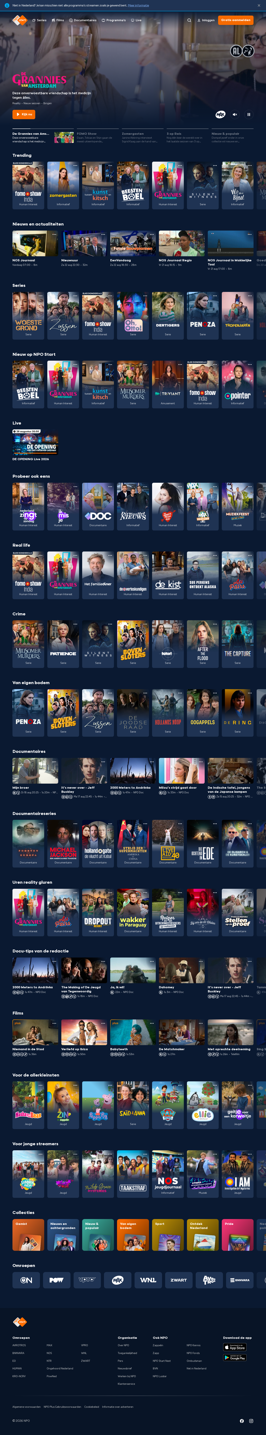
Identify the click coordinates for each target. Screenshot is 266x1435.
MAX (49, 1345)
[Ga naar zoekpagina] (189, 20)
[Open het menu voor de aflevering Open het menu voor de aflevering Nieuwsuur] (103, 234)
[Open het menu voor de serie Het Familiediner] (110, 555)
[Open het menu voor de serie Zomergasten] (75, 165)
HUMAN (17, 1368)
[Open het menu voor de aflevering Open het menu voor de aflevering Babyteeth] (152, 1023)
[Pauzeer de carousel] (249, 114)
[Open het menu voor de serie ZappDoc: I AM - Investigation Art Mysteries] (250, 1154)
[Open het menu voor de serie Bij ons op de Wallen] (215, 892)
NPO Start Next (162, 1361)
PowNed (52, 1376)
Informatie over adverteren (117, 1407)
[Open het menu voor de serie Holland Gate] (110, 823)
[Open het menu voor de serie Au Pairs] (250, 555)
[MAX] (117, 1280)
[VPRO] (87, 1280)
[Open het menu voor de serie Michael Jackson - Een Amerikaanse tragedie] (75, 823)
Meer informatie (138, 5)
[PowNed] (56, 1280)
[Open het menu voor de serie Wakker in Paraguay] (145, 892)
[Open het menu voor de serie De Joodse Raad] (145, 693)
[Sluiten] (259, 5)
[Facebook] (242, 1421)
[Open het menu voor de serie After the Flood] (215, 624)
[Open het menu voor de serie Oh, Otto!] (145, 295)
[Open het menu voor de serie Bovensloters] (145, 624)
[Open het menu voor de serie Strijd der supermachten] (145, 823)
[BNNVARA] (240, 1280)
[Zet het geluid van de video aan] (235, 114)
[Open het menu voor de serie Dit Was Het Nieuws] (145, 486)
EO (14, 1361)
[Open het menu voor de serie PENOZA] (215, 295)
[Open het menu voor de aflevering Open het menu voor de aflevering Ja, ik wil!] (152, 961)
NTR (49, 1361)
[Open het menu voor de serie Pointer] (250, 364)
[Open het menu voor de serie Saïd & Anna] (145, 1085)
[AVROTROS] (209, 1280)
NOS (49, 1353)
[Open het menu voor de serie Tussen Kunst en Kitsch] (110, 165)
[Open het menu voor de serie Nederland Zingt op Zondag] (40, 486)
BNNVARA (18, 1353)
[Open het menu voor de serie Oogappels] (215, 693)
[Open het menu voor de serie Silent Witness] (215, 165)
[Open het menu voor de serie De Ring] (250, 693)
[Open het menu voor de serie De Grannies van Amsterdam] (180, 165)
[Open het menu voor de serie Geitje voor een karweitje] (250, 1085)
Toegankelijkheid (127, 1353)
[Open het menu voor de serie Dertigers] (180, 295)
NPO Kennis (193, 1345)
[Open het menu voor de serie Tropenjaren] (250, 295)
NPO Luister (160, 1376)
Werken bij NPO (127, 1376)
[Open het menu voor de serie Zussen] (75, 295)
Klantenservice (126, 1384)
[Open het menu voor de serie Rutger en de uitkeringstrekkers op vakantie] (180, 892)
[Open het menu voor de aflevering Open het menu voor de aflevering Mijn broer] (54, 761)
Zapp (156, 1353)
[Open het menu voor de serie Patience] (75, 624)
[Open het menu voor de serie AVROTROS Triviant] (180, 364)
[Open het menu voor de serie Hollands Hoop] (180, 693)
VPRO (84, 1345)
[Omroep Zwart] (179, 1280)
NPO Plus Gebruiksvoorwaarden (62, 1407)
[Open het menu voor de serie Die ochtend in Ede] (215, 823)
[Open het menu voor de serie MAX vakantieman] (215, 486)
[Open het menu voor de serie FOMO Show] (40, 165)
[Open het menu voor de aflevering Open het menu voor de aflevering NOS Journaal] (54, 234)
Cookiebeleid (91, 1407)
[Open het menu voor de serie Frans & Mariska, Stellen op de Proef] (250, 892)
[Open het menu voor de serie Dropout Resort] (110, 892)
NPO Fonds (193, 1353)
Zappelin (158, 1345)
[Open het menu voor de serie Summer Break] (40, 1154)
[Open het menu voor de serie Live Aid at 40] (180, 823)
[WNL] (148, 1280)
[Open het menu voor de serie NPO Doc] (110, 486)
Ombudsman (194, 1361)
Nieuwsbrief (125, 1368)
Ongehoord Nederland (60, 1368)
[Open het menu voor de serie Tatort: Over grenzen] (180, 624)
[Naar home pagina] (20, 20)
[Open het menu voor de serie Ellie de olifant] (215, 1085)
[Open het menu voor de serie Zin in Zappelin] (75, 1085)
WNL (84, 1353)
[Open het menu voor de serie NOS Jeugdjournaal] (180, 1154)
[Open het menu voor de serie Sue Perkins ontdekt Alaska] (215, 555)
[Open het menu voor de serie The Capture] (250, 624)
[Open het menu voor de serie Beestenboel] (145, 165)
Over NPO (123, 1345)
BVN (155, 1368)
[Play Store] (235, 1357)
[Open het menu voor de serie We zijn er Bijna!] (250, 165)
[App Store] (235, 1347)
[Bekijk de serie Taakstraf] (133, 1174)
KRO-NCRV (19, 1376)
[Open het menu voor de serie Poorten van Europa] (40, 823)
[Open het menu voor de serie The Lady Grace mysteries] (110, 1154)
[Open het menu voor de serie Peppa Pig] (110, 1085)
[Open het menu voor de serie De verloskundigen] (145, 555)
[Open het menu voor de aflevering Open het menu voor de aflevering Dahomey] (200, 961)
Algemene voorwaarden (26, 1407)
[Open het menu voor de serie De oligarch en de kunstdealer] (250, 823)
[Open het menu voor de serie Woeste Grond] (40, 295)
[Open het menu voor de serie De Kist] (180, 555)
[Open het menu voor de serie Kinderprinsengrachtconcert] (215, 1154)
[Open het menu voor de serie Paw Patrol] (180, 1085)
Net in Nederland (196, 1368)
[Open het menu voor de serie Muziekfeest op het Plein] (250, 486)
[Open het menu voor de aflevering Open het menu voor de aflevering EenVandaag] (152, 234)
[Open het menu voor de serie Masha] (40, 1085)
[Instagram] (251, 1421)
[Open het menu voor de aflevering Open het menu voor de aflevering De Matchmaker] (200, 1023)
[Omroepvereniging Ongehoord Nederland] (26, 1280)
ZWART (85, 1361)
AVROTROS (19, 1345)
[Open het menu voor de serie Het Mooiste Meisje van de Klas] (180, 486)
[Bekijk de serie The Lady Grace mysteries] (98, 1174)
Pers (120, 1361)
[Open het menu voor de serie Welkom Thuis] (75, 1154)
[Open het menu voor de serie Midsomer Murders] (145, 364)
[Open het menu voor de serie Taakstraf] (145, 1154)
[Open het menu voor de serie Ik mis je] (75, 486)
